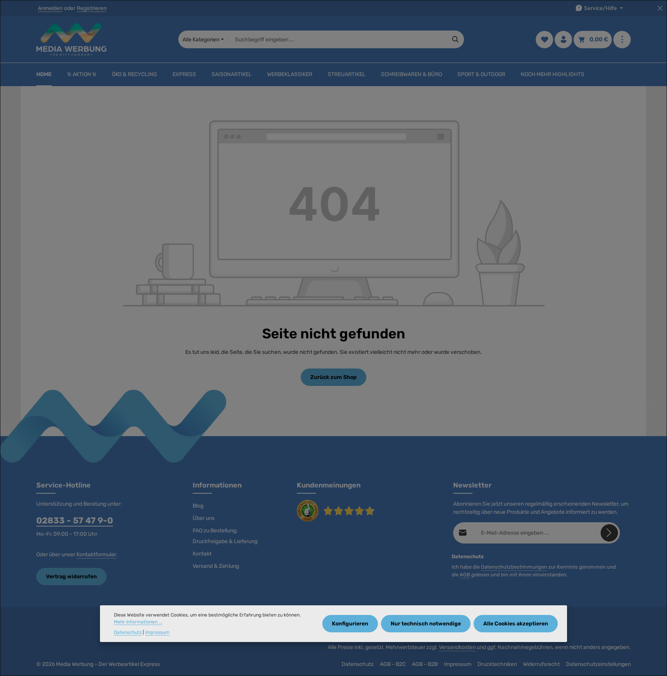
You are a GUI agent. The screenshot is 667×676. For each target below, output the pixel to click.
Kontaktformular (96, 554)
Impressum (457, 664)
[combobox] (337, 39)
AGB (465, 574)
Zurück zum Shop (333, 377)
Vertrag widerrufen (71, 576)
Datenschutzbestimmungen (514, 567)
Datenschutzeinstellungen (598, 664)
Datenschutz (358, 664)
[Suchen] (455, 39)
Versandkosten (457, 647)
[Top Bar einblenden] (622, 39)
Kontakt (202, 553)
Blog (198, 506)
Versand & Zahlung (216, 566)
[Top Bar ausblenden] (659, 8)
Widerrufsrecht (541, 664)
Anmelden (50, 8)
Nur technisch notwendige (426, 623)
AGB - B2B (425, 664)
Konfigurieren (350, 623)
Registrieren (92, 8)
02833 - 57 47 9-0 (74, 520)
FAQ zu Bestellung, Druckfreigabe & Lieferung (225, 536)
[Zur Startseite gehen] (71, 39)
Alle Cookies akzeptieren (515, 623)
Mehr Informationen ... (138, 622)
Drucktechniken (497, 664)
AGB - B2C (393, 664)
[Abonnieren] (609, 533)
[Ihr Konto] (563, 39)
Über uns (204, 518)
